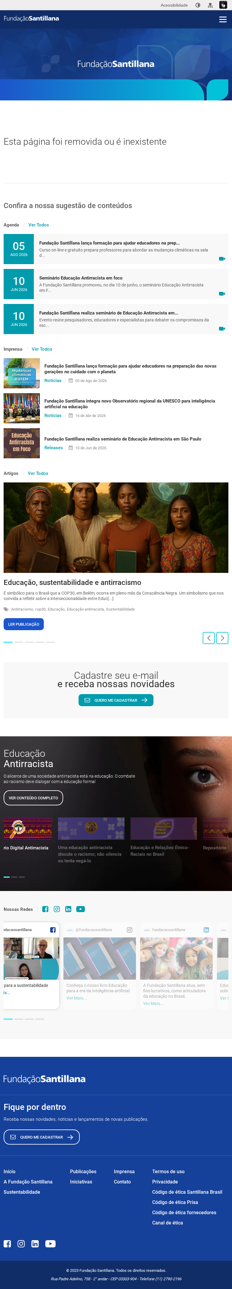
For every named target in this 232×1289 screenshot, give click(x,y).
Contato (122, 1182)
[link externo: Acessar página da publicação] (99, 958)
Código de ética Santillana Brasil (187, 1192)
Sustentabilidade (120, 609)
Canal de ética (167, 1223)
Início (9, 1171)
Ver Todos (38, 225)
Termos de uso (168, 1171)
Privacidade (165, 1182)
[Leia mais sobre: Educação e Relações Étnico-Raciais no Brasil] (163, 828)
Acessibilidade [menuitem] (174, 5)
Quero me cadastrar (116, 700)
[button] (8, 642)
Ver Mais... (76, 998)
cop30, (41, 609)
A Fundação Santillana (28, 1182)
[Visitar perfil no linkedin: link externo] (68, 909)
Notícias (53, 380)
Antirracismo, (22, 609)
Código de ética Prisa (175, 1202)
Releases (53, 447)
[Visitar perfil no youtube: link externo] (80, 909)
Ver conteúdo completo (33, 798)
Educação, (57, 609)
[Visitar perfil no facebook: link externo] (45, 909)
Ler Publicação (23, 624)
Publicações (83, 1171)
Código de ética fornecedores (184, 1212)
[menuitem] (197, 5)
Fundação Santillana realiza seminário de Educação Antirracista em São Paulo (122, 439)
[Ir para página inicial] (118, 19)
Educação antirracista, (86, 609)
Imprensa (124, 1171)
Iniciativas (81, 1182)
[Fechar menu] (223, 9)
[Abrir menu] (223, 19)
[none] (198, 5)
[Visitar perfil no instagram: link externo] (56, 909)
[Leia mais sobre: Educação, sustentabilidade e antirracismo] (116, 527)
